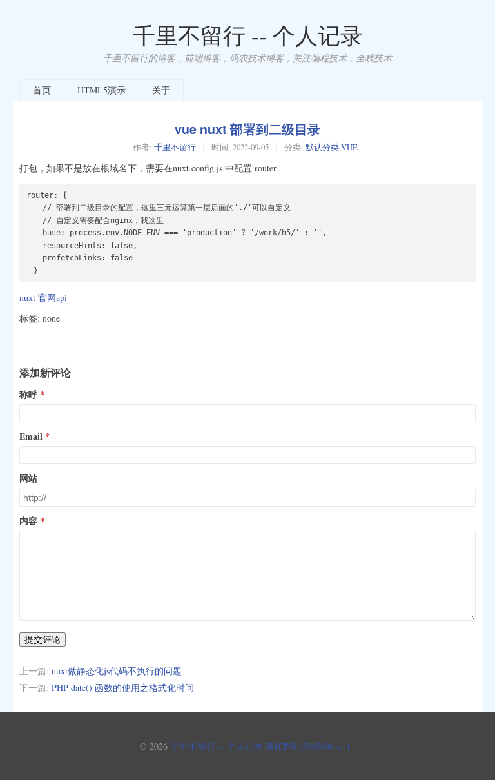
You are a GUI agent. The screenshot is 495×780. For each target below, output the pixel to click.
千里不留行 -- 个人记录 (248, 35)
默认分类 (322, 147)
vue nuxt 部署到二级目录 (247, 129)
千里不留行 (175, 147)
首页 (42, 90)
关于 (161, 90)
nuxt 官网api (43, 297)
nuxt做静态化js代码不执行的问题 (117, 671)
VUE (349, 147)
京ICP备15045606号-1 (308, 746)
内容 (28, 521)
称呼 (28, 394)
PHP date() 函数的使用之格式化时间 (123, 687)
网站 (28, 478)
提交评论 (42, 639)
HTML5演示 (101, 90)
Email (31, 436)
